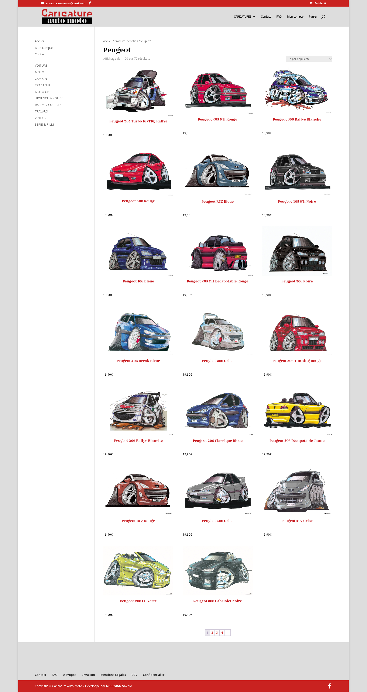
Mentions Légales (113, 675)
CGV (134, 675)
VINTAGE (41, 118)
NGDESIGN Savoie (119, 686)
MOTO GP (42, 92)
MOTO (39, 72)
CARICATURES (242, 16)
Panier (313, 16)
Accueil (107, 41)
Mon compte (295, 16)
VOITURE (41, 65)
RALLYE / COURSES (48, 105)
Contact (266, 16)
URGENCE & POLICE (49, 98)
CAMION (41, 79)
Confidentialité (154, 675)
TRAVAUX (41, 111)
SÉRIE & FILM (44, 124)
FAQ (278, 16)
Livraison (88, 675)
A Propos (69, 675)
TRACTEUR (42, 85)
